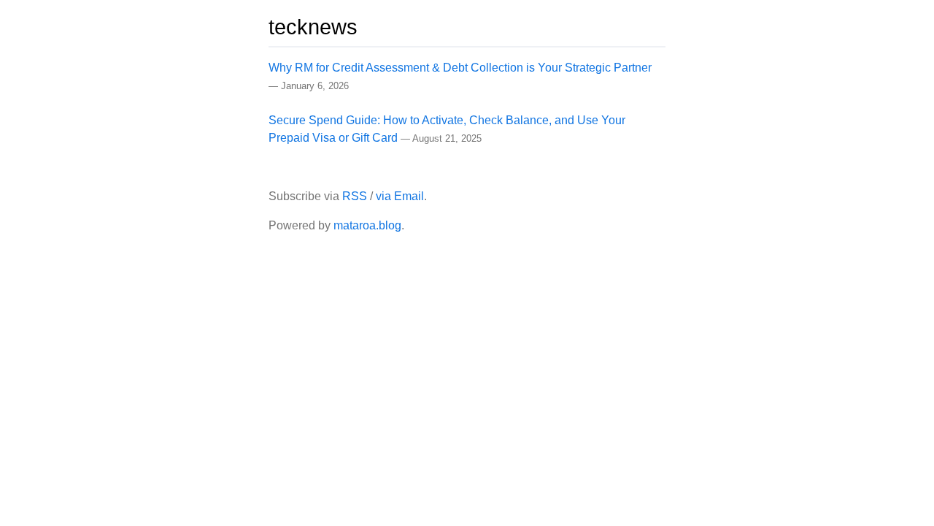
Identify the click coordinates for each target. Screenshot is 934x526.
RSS (354, 196)
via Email (400, 196)
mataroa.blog (367, 225)
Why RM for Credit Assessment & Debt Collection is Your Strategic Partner (460, 67)
